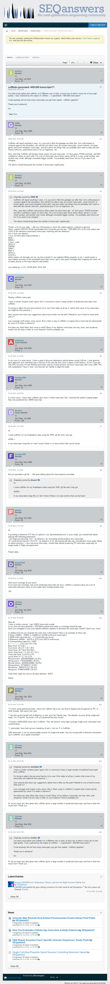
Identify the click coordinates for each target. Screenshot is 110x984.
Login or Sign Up (97, 25)
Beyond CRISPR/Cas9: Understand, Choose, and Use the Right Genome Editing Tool (49, 882)
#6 (101, 393)
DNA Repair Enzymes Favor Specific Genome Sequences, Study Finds (50, 940)
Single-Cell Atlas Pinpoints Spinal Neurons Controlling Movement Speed (49, 952)
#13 (100, 761)
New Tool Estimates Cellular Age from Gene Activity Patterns (45, 930)
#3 (101, 191)
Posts (10, 57)
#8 (101, 470)
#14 (100, 832)
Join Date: (19, 79)
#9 (101, 526)
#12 (100, 705)
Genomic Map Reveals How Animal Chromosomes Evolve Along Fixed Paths (53, 918)
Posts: (17, 81)
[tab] (10, 57)
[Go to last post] (39, 925)
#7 (101, 426)
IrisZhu (23, 267)
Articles (25, 889)
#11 (100, 618)
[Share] (101, 81)
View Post (37, 197)
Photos (36, 57)
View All (14, 896)
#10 (100, 578)
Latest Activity (22, 57)
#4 (101, 293)
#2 (101, 139)
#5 (101, 356)
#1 (101, 87)
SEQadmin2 (22, 885)
